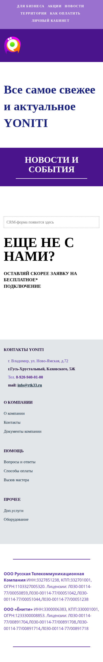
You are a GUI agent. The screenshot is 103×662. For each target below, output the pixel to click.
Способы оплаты (18, 471)
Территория (33, 13)
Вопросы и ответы (20, 462)
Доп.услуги (14, 510)
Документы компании (23, 431)
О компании (14, 413)
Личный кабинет (51, 20)
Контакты (12, 422)
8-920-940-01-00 (29, 377)
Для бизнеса (30, 6)
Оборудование (16, 519)
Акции (55, 6)
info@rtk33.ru (30, 385)
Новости (74, 6)
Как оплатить (65, 13)
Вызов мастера (16, 480)
